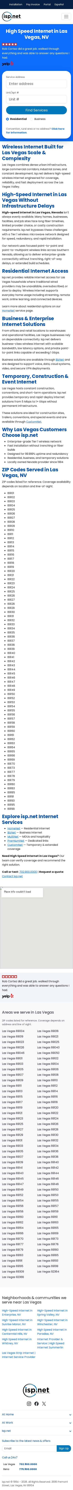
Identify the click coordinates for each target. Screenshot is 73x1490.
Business (39, 119)
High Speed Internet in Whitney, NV (17, 1341)
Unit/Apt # (12, 92)
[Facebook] (36, 1403)
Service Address (15, 77)
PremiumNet (15, 841)
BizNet (60, 360)
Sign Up (64, 1448)
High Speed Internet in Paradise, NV (52, 1332)
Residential (18, 119)
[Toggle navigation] (66, 16)
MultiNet (13, 837)
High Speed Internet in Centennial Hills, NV (17, 1332)
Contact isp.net (12, 876)
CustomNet (33, 422)
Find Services (36, 110)
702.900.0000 (28, 872)
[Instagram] (29, 1403)
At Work (7, 1423)
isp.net (6, 1431)
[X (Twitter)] (44, 1403)
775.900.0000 (28, 1469)
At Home (8, 1414)
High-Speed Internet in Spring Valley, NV (52, 1313)
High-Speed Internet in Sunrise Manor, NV (17, 1322)
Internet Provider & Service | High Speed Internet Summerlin (50, 1343)
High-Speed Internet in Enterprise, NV (17, 1313)
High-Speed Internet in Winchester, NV (52, 1322)
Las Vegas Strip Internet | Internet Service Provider (18, 1355)
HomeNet (8, 311)
